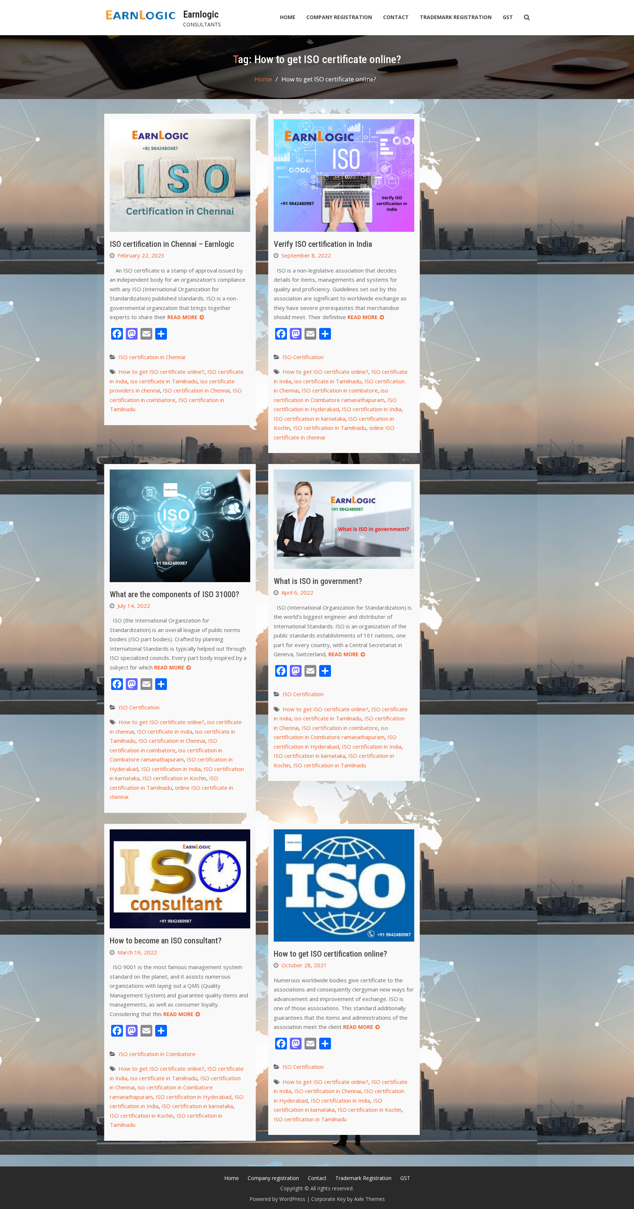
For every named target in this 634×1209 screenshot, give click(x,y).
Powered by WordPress (277, 1198)
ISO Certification (303, 357)
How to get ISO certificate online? (161, 371)
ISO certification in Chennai (152, 357)
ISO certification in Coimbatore (157, 1054)
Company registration (339, 17)
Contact (396, 17)
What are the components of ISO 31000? (174, 594)
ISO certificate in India (164, 731)
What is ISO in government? (318, 581)
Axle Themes (369, 1198)
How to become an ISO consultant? (166, 940)
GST (508, 17)
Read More (182, 317)
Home (287, 17)
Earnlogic (201, 14)
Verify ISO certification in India (323, 244)
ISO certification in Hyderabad (194, 1096)
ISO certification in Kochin (174, 778)
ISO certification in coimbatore (340, 390)
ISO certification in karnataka (309, 418)
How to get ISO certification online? (330, 953)
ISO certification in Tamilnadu (329, 427)
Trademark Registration (456, 17)
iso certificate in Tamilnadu (163, 381)
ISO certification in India (371, 409)
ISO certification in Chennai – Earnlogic (172, 244)
